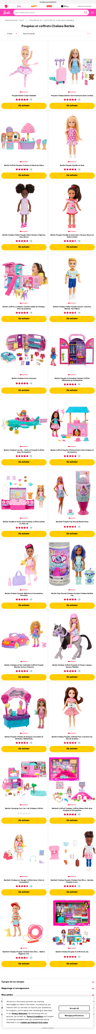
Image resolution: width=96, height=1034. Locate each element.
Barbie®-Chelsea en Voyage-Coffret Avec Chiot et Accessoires (24, 881)
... (26, 20)
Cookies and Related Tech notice (34, 1022)
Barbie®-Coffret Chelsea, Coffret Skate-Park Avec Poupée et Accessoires (72, 809)
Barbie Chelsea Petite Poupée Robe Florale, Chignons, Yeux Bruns (24, 236)
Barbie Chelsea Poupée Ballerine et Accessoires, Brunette (24, 594)
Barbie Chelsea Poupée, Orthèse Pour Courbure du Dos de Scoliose (72, 738)
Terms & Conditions (35, 1016)
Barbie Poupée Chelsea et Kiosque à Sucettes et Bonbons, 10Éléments (24, 738)
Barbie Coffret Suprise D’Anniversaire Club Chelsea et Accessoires (72, 451)
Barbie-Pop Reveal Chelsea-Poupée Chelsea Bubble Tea (72, 594)
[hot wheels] (34, 6)
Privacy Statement (19, 1013)
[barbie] (19, 6)
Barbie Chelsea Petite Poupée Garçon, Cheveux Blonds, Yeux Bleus (72, 308)
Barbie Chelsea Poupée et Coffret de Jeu (72, 952)
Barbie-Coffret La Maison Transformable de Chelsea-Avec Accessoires (23, 308)
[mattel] (6, 6)
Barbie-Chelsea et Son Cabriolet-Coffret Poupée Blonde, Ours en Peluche (24, 666)
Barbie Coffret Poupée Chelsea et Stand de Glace (24, 165)
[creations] (64, 6)
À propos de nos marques (13, 982)
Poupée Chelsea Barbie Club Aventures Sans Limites (72, 96)
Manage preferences (74, 1015)
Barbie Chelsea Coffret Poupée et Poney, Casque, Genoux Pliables (72, 666)
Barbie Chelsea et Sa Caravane (24, 378)
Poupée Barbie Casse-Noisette (24, 96)
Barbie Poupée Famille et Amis (72, 165)
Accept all (74, 1008)
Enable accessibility (48, 2)
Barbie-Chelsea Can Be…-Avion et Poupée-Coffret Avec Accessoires (24, 451)
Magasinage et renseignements (15, 988)
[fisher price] (49, 6)
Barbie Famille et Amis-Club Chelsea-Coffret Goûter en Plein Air (24, 523)
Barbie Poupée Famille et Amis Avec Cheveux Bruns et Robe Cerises (72, 236)
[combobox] (51, 12)
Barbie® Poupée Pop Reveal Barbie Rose (72, 522)
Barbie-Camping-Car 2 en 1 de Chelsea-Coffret (24, 808)
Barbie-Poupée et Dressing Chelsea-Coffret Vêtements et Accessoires (72, 379)
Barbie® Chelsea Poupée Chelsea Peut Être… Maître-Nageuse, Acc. (23, 953)
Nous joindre (7, 995)
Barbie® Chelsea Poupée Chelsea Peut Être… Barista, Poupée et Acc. (72, 881)
